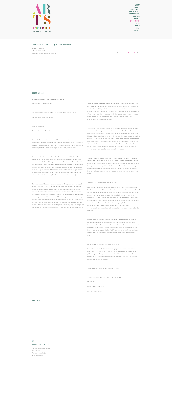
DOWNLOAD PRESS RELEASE (94, 291)
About (137, 5)
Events (137, 19)
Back (138, 53)
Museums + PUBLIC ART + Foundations (134, 12)
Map (138, 28)
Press (137, 23)
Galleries (136, 7)
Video (137, 26)
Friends (136, 16)
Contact (136, 31)
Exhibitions (135, 21)
